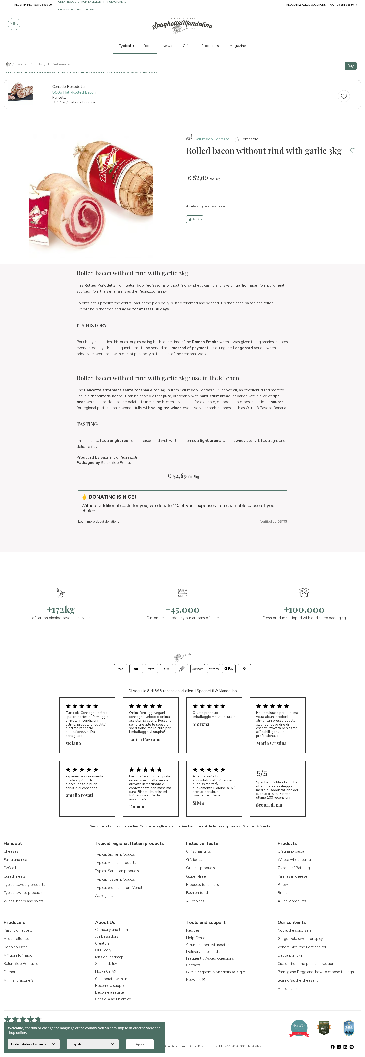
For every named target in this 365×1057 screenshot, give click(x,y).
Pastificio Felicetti (18, 930)
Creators (102, 943)
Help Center (196, 937)
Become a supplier (111, 985)
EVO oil (10, 867)
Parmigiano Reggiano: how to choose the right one (319, 971)
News (167, 45)
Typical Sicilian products (115, 854)
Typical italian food (135, 45)
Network (194, 979)
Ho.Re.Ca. (103, 971)
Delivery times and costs (206, 951)
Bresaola (285, 892)
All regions (104, 895)
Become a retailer (110, 992)
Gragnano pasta (291, 851)
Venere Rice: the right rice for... (303, 947)
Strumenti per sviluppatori (208, 944)
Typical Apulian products (115, 862)
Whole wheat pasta (294, 859)
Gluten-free (196, 876)
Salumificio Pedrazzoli (213, 139)
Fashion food (197, 892)
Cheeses (11, 851)
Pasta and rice (15, 859)
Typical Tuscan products (115, 879)
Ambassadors (106, 936)
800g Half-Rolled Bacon (74, 92)
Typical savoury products (24, 884)
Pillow (283, 884)
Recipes (193, 930)
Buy (350, 65)
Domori (10, 971)
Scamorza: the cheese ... (298, 980)
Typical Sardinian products (117, 870)
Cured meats (14, 876)
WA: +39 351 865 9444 (343, 5)
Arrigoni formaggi (18, 955)
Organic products (200, 867)
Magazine (237, 45)
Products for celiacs (202, 884)
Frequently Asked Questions (210, 958)
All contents (288, 988)
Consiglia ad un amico (113, 999)
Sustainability (106, 963)
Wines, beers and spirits (24, 901)
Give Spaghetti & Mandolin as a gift (215, 972)
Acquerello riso (16, 938)
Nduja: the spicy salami (296, 930)
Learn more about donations (98, 521)
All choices (195, 901)
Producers (210, 45)
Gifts (187, 45)
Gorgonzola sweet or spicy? (301, 938)
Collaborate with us (111, 978)
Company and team (111, 929)
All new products (292, 901)
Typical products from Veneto (120, 887)
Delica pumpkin (290, 955)
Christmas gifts (198, 851)
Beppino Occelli (17, 947)
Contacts (193, 965)
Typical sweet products (23, 892)
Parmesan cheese (292, 876)
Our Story (103, 950)
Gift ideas (194, 859)
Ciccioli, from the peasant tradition (306, 963)
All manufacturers (18, 980)
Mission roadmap (109, 957)
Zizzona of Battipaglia (296, 867)
